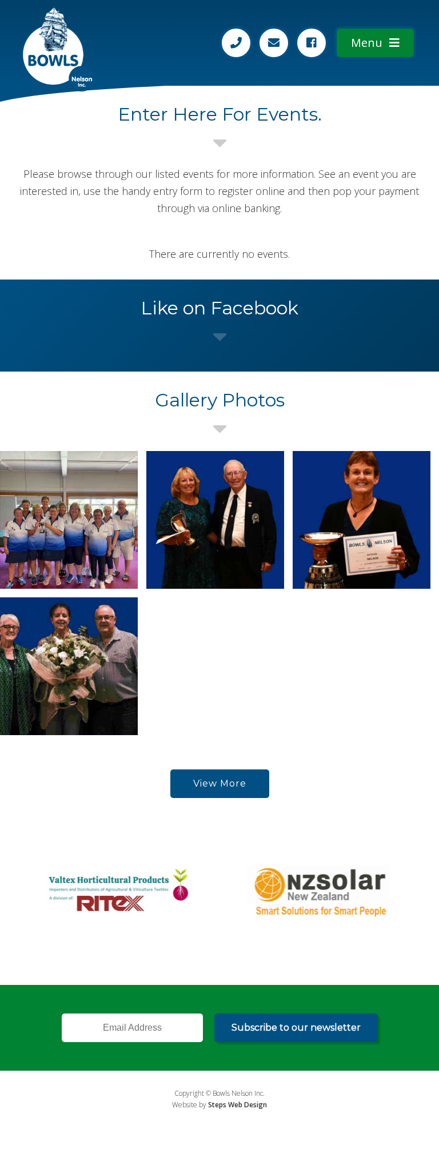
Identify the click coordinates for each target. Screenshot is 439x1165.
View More (219, 783)
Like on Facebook (219, 308)
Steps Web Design (237, 1105)
